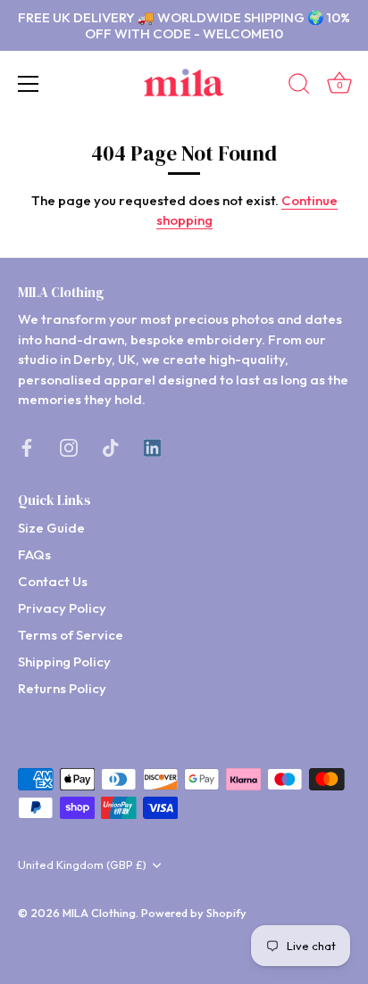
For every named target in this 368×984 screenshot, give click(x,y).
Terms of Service (70, 634)
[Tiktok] (111, 446)
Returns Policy (62, 688)
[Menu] (28, 83)
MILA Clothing (99, 912)
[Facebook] (27, 446)
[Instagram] (69, 446)
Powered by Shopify (194, 912)
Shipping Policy (64, 661)
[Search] (299, 86)
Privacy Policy (62, 607)
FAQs (34, 554)
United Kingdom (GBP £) (82, 865)
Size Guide (51, 527)
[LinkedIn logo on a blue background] (152, 446)
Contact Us (53, 581)
